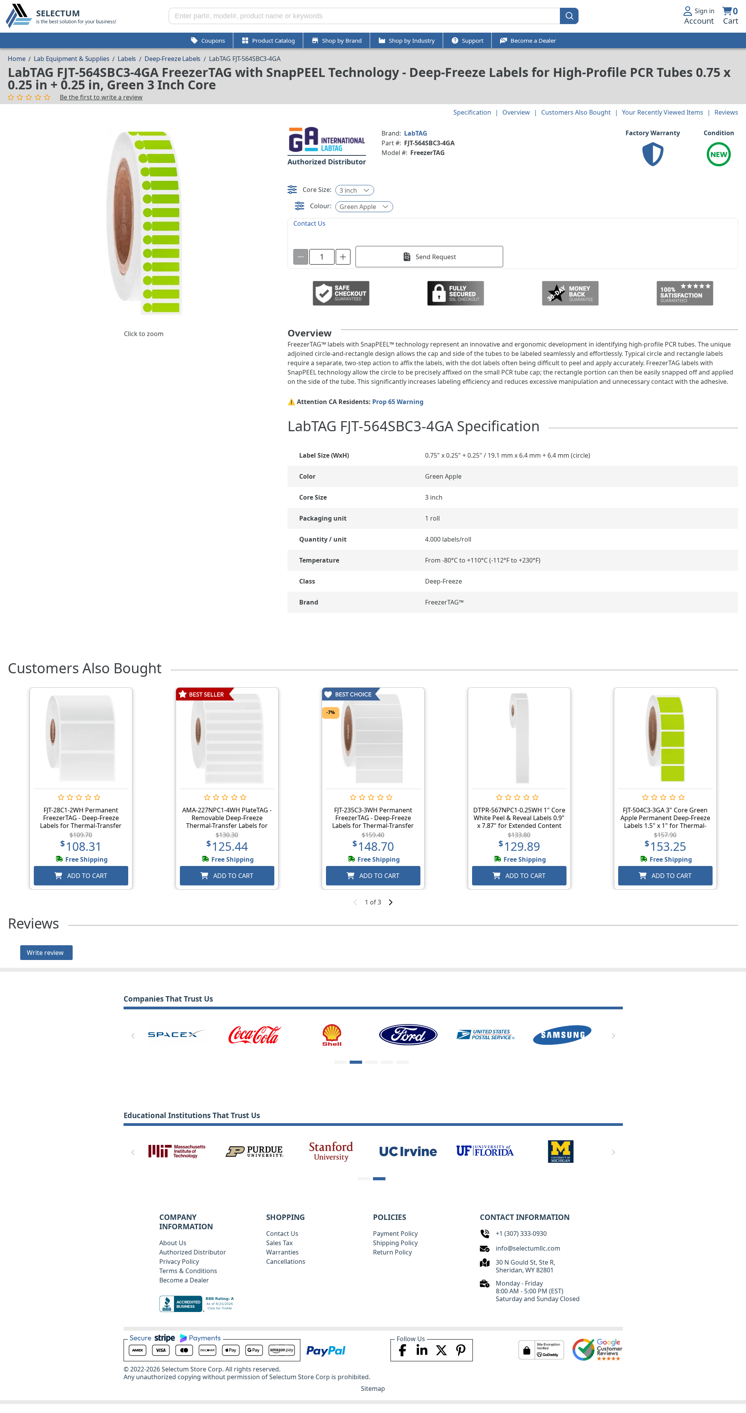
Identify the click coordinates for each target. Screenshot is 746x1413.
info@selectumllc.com (528, 1248)
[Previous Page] (133, 1036)
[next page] (390, 902)
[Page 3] (371, 1062)
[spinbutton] (322, 257)
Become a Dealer (184, 1280)
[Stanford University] (331, 1150)
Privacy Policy (179, 1261)
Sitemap (373, 1388)
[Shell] (331, 1034)
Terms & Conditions (188, 1271)
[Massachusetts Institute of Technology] (177, 1150)
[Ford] (408, 1034)
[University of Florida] (485, 1150)
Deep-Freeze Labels (172, 58)
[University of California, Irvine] (408, 1150)
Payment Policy (395, 1233)
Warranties (282, 1252)
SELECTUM (58, 13)
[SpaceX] (177, 1034)
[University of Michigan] (562, 1150)
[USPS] (485, 1034)
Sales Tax (279, 1243)
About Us (172, 1243)
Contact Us (282, 1233)
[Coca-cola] (254, 1034)
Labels (127, 58)
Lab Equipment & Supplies (71, 58)
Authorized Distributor (192, 1252)
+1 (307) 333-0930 (521, 1233)
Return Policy (392, 1252)
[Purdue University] (254, 1150)
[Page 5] (402, 1062)
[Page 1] (340, 1062)
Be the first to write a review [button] (101, 97)
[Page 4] (387, 1062)
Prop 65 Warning (398, 401)
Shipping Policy (395, 1243)
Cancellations (285, 1261)
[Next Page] (613, 1036)
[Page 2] (356, 1062)
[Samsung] (562, 1034)
